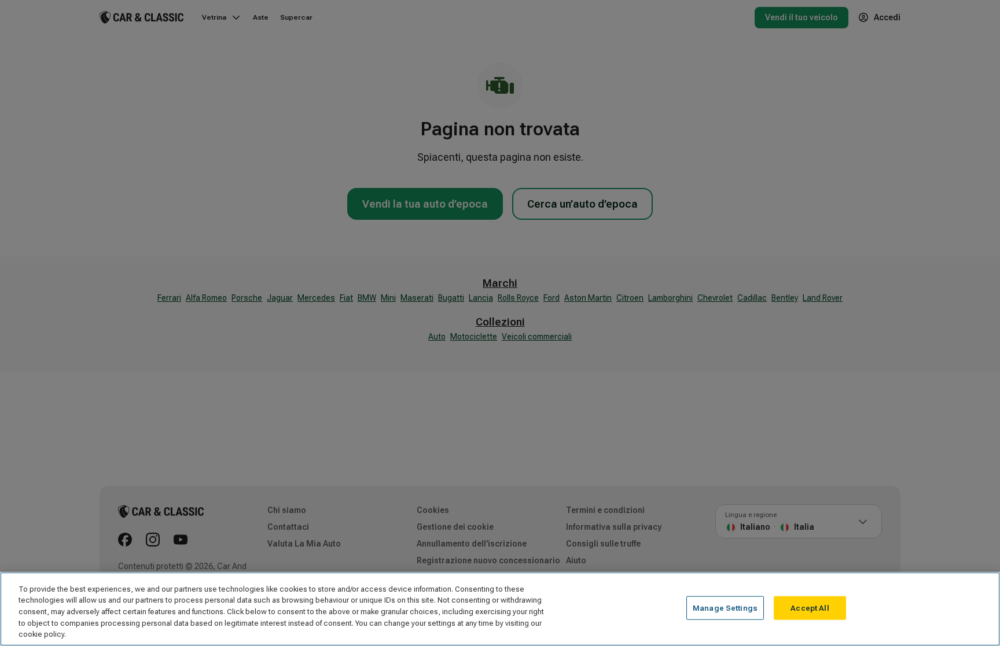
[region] (500, 609)
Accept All (810, 608)
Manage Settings (725, 608)
